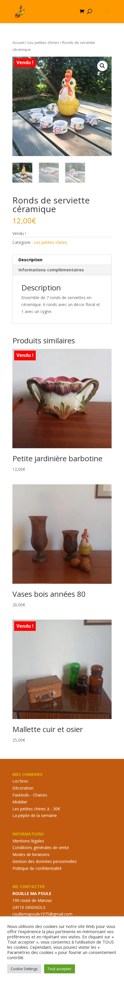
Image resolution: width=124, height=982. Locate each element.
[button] (102, 66)
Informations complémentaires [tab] (51, 270)
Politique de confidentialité (37, 868)
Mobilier (19, 802)
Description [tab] (30, 259)
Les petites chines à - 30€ (36, 808)
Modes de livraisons (31, 854)
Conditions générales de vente (40, 847)
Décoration (22, 788)
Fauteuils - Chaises (29, 795)
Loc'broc (20, 781)
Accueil (18, 42)
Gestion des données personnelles (44, 861)
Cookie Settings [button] (24, 968)
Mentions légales (28, 841)
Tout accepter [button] (60, 968)
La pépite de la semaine (34, 815)
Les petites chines (43, 42)
